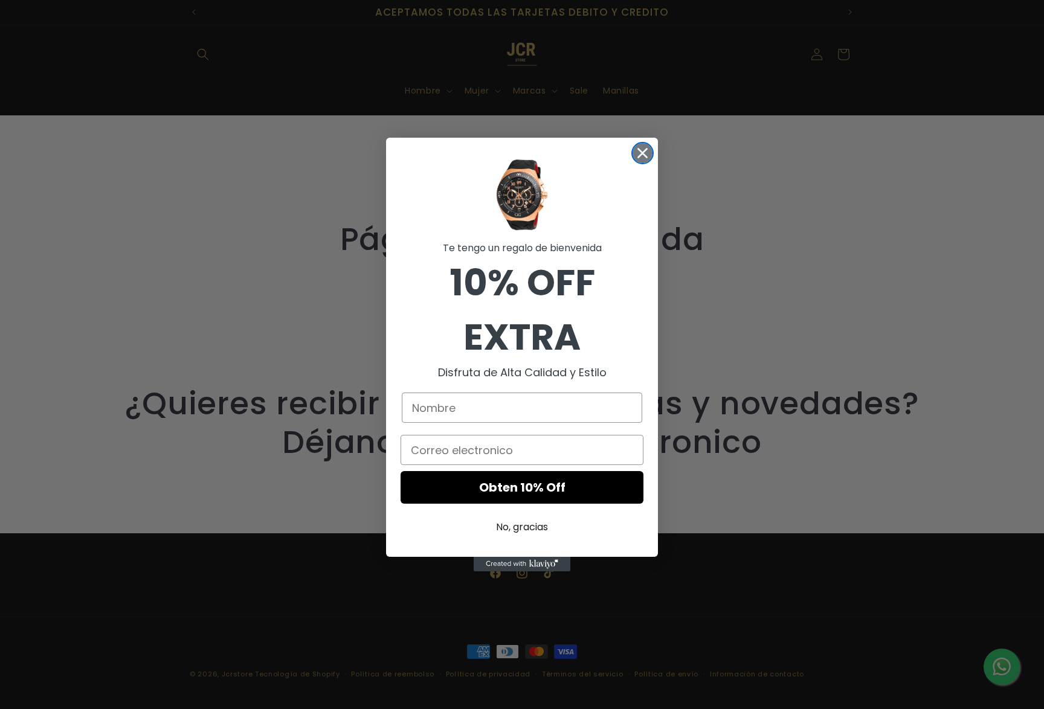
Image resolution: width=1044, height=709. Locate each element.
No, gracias (522, 527)
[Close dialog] (642, 153)
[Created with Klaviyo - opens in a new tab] (522, 564)
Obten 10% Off (522, 487)
